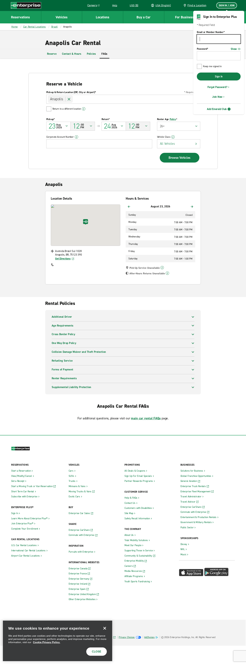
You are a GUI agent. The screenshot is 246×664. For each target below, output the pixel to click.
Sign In (219, 76)
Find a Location (196, 5)
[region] (57, 641)
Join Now (217, 97)
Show (234, 49)
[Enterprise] (26, 5)
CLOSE (96, 651)
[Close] (104, 628)
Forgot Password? (217, 87)
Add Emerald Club (217, 109)
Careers (94, 5)
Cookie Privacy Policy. (46, 642)
